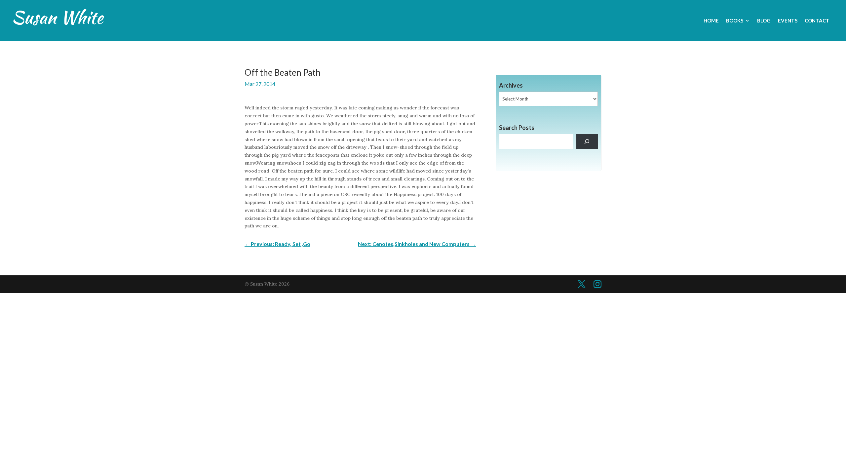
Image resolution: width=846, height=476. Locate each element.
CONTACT (817, 20)
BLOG (764, 20)
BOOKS (734, 20)
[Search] (587, 141)
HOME (711, 20)
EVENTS (787, 20)
